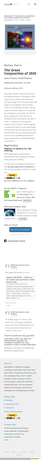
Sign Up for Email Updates (20, 229)
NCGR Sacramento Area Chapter (20, 266)
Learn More (22, 218)
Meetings (9, 400)
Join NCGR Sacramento (14, 411)
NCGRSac (9, 20)
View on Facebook (10, 303)
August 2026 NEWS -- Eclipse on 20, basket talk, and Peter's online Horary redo (20, 279)
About (14, 452)
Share (8, 305)
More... (6, 440)
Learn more (27, 200)
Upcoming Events (12, 404)
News (32, 452)
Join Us (19, 455)
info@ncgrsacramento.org (14, 434)
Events (28, 20)
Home (7, 452)
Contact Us (10, 408)
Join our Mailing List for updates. (19, 180)
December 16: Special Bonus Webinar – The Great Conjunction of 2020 (20, 17)
